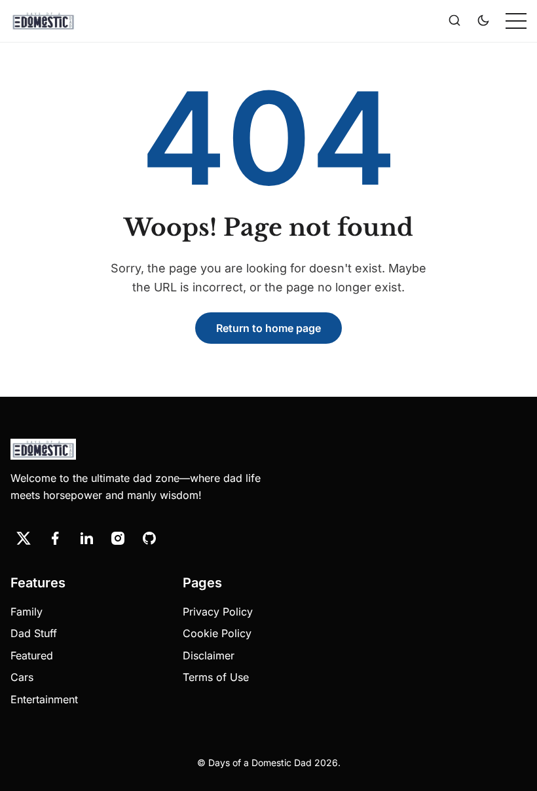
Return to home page (268, 328)
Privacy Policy (218, 611)
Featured (31, 655)
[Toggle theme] (483, 20)
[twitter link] (23, 538)
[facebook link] (55, 538)
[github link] (149, 538)
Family (26, 611)
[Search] (454, 20)
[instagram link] (118, 538)
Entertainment (44, 699)
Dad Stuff (33, 633)
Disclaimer (208, 655)
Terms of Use (216, 677)
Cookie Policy (217, 633)
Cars (21, 677)
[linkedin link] (86, 538)
